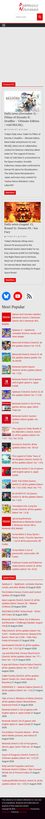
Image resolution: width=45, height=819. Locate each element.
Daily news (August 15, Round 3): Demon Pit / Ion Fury (21, 228)
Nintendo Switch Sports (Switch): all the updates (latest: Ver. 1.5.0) (27, 370)
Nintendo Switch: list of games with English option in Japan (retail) (26, 382)
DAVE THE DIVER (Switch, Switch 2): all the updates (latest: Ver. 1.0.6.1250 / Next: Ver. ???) (27, 484)
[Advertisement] (22, 51)
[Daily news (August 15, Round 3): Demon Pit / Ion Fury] (22, 212)
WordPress (6, 812)
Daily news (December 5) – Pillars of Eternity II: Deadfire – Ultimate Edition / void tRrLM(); (21, 119)
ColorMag (22, 812)
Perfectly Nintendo (23, 809)
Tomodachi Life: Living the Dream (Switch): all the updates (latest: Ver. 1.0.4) (27, 509)
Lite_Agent (24, 129)
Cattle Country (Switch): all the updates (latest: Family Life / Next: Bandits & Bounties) (20, 679)
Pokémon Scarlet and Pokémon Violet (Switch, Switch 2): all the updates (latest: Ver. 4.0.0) (27, 565)
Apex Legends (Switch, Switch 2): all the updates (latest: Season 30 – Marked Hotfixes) (21, 603)
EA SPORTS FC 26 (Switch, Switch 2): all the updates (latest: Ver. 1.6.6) (27, 496)
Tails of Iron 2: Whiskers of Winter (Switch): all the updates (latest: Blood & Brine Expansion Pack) (22, 701)
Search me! (40, 17)
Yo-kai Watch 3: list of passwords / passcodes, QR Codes (25, 553)
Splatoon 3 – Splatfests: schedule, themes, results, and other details (26, 333)
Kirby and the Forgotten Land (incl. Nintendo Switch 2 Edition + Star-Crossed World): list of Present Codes (21, 769)
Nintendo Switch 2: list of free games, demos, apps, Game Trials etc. (26, 406)
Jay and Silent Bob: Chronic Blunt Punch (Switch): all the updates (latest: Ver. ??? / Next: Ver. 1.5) (21, 656)
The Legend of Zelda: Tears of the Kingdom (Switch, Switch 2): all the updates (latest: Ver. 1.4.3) (27, 459)
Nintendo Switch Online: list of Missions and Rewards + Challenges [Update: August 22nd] (22, 622)
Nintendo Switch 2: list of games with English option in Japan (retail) (27, 471)
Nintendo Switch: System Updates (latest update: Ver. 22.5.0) (25, 419)
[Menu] (4, 25)
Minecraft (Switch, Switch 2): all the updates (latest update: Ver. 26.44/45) (27, 357)
